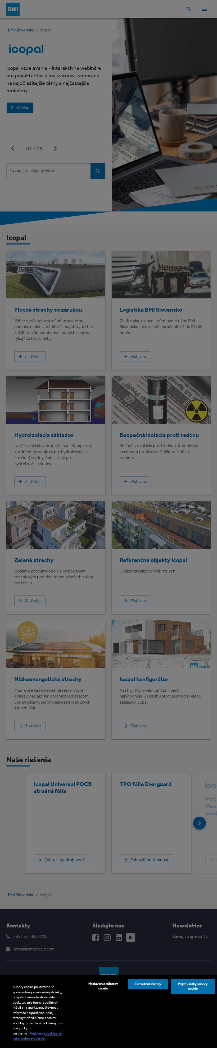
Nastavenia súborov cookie (103, 986)
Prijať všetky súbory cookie (193, 986)
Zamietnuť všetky (147, 984)
